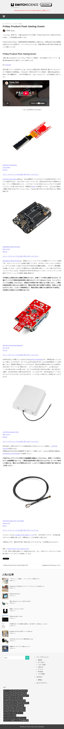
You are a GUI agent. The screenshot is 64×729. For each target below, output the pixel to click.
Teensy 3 (34, 186)
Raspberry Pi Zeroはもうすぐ (51, 565)
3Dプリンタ (7, 690)
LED (8, 698)
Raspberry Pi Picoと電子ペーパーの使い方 (21, 631)
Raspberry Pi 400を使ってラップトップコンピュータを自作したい (27, 586)
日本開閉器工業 (24, 720)
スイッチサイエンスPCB (10, 715)
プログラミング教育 (9, 720)
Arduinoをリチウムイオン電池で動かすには (21, 639)
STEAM (16, 710)
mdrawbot (25, 703)
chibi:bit (6, 695)
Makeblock (19, 698)
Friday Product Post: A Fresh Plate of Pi (16, 565)
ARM (13, 693)
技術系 (40, 660)
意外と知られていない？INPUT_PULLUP (20, 601)
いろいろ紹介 (42, 664)
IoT (5, 698)
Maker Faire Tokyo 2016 (10, 703)
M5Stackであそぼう (15, 594)
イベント (40, 669)
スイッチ (20, 713)
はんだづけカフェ (42, 683)
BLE (20, 693)
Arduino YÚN (7, 693)
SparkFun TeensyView (10, 179)
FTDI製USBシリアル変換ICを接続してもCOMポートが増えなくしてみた (28, 624)
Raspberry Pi (12, 708)
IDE (23, 695)
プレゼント (23, 718)
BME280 (24, 693)
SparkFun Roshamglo (36, 359)
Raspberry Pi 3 (21, 708)
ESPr (20, 695)
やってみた (41, 662)
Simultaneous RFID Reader (11, 453)
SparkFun (15, 23)
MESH (9, 705)
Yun (24, 710)
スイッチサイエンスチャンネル (11, 718)
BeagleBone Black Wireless (11, 261)
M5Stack (12, 698)
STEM (20, 710)
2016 (12, 690)
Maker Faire (14, 700)
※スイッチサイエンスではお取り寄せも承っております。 (21, 174)
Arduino (16, 690)
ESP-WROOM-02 (14, 695)
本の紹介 (40, 671)
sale (5, 710)
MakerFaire (22, 700)
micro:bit (21, 705)
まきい (13, 30)
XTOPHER (8, 65)
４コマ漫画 (41, 674)
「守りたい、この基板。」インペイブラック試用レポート (25, 578)
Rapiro (6, 708)
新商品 (20, 23)
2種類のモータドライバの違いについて (20, 646)
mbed (19, 703)
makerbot (7, 700)
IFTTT (27, 695)
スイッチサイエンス (43, 657)
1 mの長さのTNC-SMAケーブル (24, 535)
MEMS (5, 705)
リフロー (17, 720)
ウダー (15, 713)
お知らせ (40, 667)
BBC (17, 693)
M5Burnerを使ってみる (16, 616)
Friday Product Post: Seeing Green (18, 549)
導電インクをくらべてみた (17, 609)
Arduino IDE (23, 690)
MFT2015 (15, 705)
